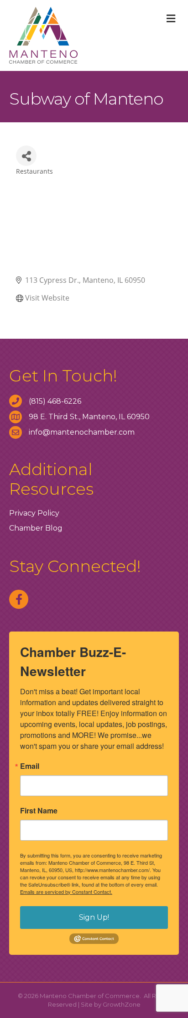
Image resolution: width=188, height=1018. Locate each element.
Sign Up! (94, 917)
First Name (38, 810)
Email (29, 766)
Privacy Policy (34, 513)
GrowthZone (122, 1004)
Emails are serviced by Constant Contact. (66, 891)
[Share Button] (26, 155)
